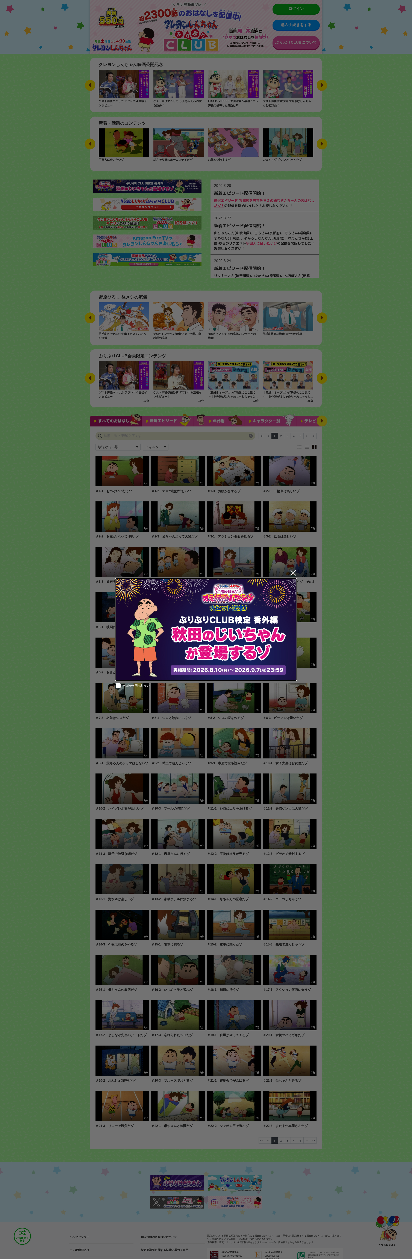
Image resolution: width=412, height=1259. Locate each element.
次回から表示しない (136, 685)
